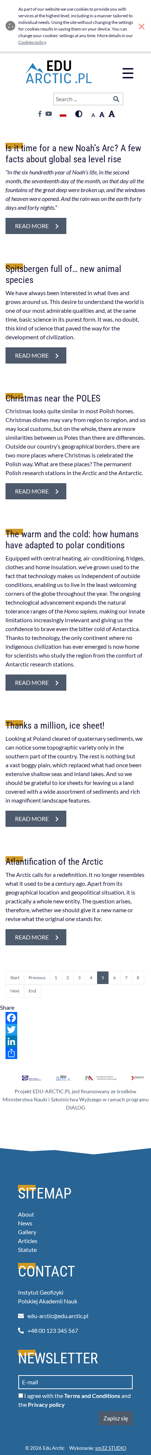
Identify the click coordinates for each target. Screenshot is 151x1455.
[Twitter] (75, 1030)
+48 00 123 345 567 (52, 1330)
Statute (27, 1249)
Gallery (27, 1231)
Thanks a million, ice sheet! (54, 725)
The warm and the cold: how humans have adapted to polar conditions (72, 540)
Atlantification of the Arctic (54, 861)
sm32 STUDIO (110, 1448)
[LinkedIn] (75, 1041)
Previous (37, 977)
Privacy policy (46, 1404)
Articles (27, 1240)
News (25, 1222)
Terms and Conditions (92, 1395)
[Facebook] (75, 1018)
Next (14, 991)
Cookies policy (32, 42)
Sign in (41, 99)
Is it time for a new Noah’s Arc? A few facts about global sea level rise (73, 153)
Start (14, 977)
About (26, 1214)
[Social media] (75, 1053)
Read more (40, 225)
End (32, 991)
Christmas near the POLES (52, 398)
